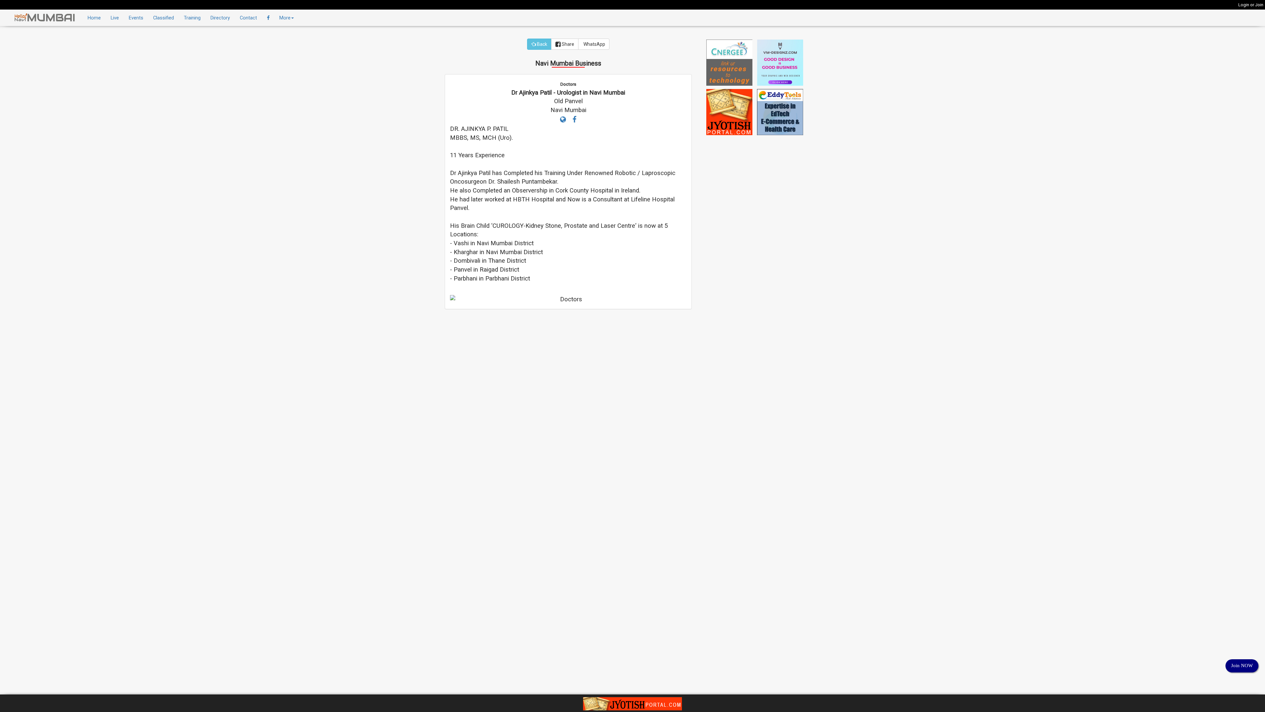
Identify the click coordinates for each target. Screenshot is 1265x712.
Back (541, 44)
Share (567, 44)
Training (192, 18)
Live (115, 18)
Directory (220, 18)
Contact (248, 18)
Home (94, 18)
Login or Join (1250, 4)
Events (136, 18)
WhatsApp (593, 44)
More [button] (285, 18)
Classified (163, 18)
